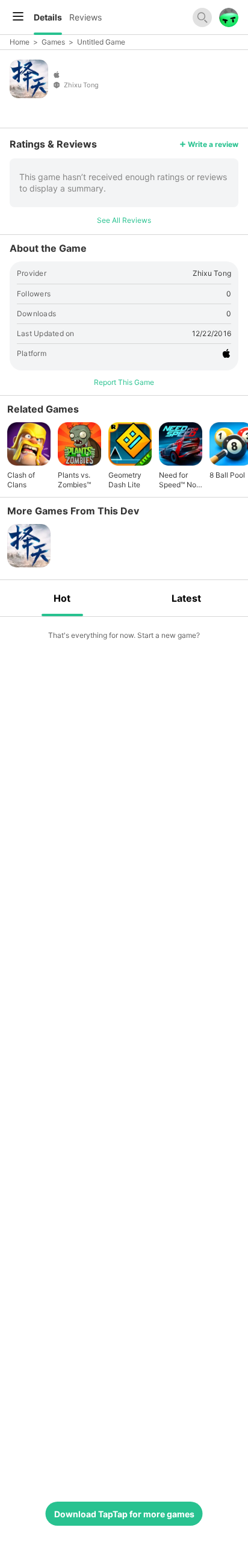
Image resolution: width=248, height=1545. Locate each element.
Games (53, 41)
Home (19, 41)
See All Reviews (124, 220)
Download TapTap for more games (124, 1514)
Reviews (85, 17)
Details (48, 17)
